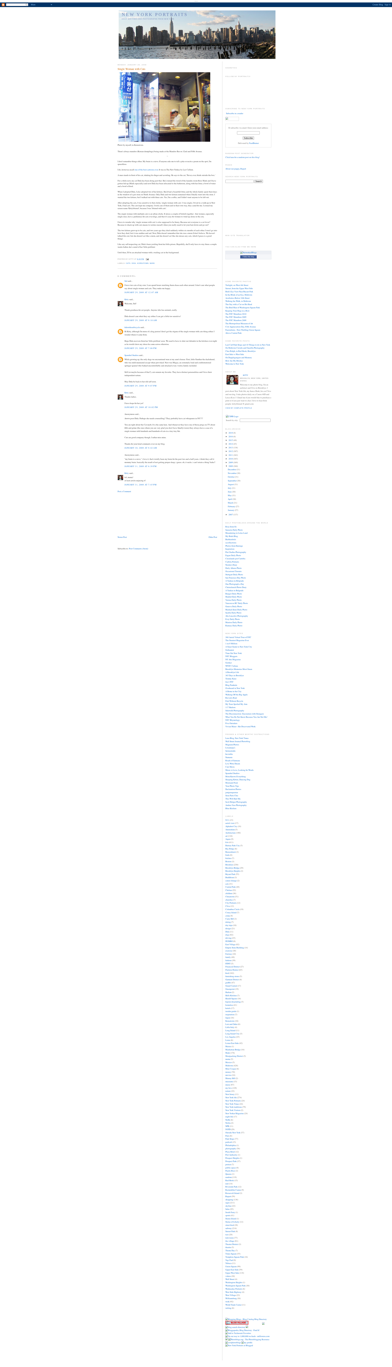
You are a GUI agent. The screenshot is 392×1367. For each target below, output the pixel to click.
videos (228, 1276)
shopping (229, 1199)
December (232, 469)
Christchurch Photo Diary (236, 587)
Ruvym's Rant (231, 697)
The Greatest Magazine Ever (237, 640)
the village (229, 1241)
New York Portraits (155, 14)
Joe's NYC (229, 681)
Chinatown (230, 896)
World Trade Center (233, 1304)
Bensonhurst (230, 852)
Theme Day (230, 1250)
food (227, 973)
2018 (231, 432)
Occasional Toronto (233, 571)
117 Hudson (230, 707)
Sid (125, 281)
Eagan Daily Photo (233, 555)
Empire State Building (234, 947)
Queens (228, 1174)
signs (227, 1202)
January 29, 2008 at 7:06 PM (140, 348)
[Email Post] (147, 259)
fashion (228, 960)
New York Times (232, 1103)
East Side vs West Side (234, 354)
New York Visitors (232, 1110)
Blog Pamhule (231, 685)
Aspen (228, 839)
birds (227, 855)
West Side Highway (233, 1292)
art (226, 836)
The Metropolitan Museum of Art (239, 323)
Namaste (228, 757)
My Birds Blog (231, 536)
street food (229, 1225)
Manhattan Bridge (233, 1049)
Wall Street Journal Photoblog (237, 741)
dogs (227, 934)
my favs (228, 1088)
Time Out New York (233, 653)
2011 (231, 455)
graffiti (228, 982)
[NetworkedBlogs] (248, 252)
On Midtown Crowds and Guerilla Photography (245, 347)
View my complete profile (238, 408)
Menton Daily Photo (233, 622)
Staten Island (230, 1218)
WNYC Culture (231, 665)
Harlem (228, 992)
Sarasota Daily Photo (234, 529)
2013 (231, 447)
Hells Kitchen (231, 995)
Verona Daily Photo (233, 600)
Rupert (228, 1196)
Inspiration (229, 548)
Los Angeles (230, 1036)
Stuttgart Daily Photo (234, 574)
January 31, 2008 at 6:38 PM (140, 466)
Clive (227, 906)
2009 (231, 462)
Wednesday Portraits (233, 1288)
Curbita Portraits (232, 561)
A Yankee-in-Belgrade (234, 580)
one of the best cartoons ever (146, 169)
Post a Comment (124, 491)
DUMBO (229, 941)
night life (229, 1116)
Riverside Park (231, 1186)
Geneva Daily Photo (233, 606)
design (228, 928)
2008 (231, 466)
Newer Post (122, 537)
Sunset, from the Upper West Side (239, 288)
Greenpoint (230, 989)
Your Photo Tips (232, 786)
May (230, 495)
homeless (229, 1005)
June (230, 491)
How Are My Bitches (234, 360)
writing (228, 1308)
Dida (134, 263)
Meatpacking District (234, 1056)
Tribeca (228, 1263)
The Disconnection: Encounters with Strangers (244, 713)
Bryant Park (230, 874)
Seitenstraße (230, 750)
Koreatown (143, 263)
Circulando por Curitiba (235, 558)
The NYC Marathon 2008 (235, 320)
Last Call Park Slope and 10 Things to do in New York (247, 344)
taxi (227, 1234)
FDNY (228, 963)
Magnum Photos (232, 744)
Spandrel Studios (131, 355)
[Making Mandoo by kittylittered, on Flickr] (164, 141)
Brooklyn (229, 864)
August (231, 484)
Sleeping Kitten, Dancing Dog (237, 779)
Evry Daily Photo (232, 619)
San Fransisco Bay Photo (235, 577)
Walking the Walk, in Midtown (238, 301)
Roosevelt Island (232, 1193)
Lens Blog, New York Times (237, 738)
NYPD (228, 1129)
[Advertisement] (141, 514)
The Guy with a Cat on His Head (238, 304)
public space (230, 1167)
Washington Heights (233, 1282)
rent (227, 1183)
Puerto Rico (230, 1170)
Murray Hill (230, 1078)
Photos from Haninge (234, 545)
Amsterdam (230, 829)
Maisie (228, 1046)
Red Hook (229, 1180)
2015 (231, 440)
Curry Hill (229, 918)
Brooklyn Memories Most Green (238, 669)
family (228, 957)
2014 (231, 443)
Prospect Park (231, 1161)
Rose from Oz (231, 526)
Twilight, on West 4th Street (236, 285)
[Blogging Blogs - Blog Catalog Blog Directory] (246, 1319)
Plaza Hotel (230, 1151)
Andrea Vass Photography (236, 805)
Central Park (230, 886)
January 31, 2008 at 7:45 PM (140, 484)
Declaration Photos (233, 789)
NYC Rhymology (232, 720)
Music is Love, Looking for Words (239, 770)
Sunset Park (230, 1231)
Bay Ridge (229, 848)
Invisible (229, 754)
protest (228, 1164)
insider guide (230, 1011)
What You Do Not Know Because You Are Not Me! (246, 717)
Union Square (231, 1266)
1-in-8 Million (231, 643)
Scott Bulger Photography (236, 802)
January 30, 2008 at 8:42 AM (140, 447)
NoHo (227, 1119)
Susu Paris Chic (231, 795)
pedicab (228, 1142)
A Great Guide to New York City (238, 646)
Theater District (231, 1244)
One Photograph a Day (234, 584)
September (232, 480)
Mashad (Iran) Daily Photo (236, 609)
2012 (231, 451)
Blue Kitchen (230, 808)
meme (227, 1059)
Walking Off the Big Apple (236, 694)
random (228, 1177)
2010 (231, 458)
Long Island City (232, 1033)
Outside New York (232, 1132)
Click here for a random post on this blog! (242, 157)
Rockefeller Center (233, 1189)
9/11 (227, 820)
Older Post (213, 537)
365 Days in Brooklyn (234, 675)
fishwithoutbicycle (132, 327)
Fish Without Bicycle (234, 701)
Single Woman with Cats (131, 69)
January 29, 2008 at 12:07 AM (141, 292)
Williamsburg (231, 1298)
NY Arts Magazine (233, 659)
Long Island (230, 1030)
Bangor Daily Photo (233, 593)
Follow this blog (248, 257)
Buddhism (229, 877)
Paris (227, 1135)
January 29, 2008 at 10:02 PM (141, 407)
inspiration (229, 1014)
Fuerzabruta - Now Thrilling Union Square (242, 329)
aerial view (229, 823)
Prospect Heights (232, 1158)
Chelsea (228, 890)
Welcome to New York (234, 363)
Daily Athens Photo (233, 568)
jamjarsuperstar (231, 792)
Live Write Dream (232, 763)
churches (229, 899)
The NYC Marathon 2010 (235, 314)
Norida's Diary (231, 564)
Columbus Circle (232, 909)
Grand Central (231, 985)
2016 (231, 436)
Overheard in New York (235, 688)
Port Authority (231, 1154)
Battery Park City (232, 845)
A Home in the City (233, 691)
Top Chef (229, 1260)
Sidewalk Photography (234, 710)
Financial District (232, 966)
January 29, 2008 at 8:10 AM (140, 320)
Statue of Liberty (232, 1221)
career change (231, 880)
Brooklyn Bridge (232, 867)
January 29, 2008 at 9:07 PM (140, 385)
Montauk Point (231, 782)
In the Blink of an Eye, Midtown (238, 294)
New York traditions (233, 1107)
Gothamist (229, 650)
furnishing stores (232, 976)
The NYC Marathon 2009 (235, 317)
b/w (226, 842)
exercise (228, 950)
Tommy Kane (230, 678)
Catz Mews (230, 766)
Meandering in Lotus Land (236, 533)
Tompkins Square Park (234, 1257)
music (227, 1084)
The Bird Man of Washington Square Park (242, 307)
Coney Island (230, 912)
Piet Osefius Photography (235, 552)
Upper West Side (232, 1272)
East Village (230, 944)
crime (227, 915)
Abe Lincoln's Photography (236, 615)
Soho (227, 1209)
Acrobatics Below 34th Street (237, 298)
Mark (152, 263)
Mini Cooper (230, 1068)
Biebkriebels (230, 539)
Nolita (228, 1122)
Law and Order (231, 1024)
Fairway (228, 953)
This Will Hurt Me (233, 798)
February (232, 506)
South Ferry (230, 1212)
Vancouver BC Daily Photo (236, 603)
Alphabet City (231, 826)
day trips (229, 925)
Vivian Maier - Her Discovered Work (240, 726)
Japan (227, 1017)
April (230, 499)
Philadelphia (230, 1145)
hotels (227, 1008)
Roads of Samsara (232, 760)
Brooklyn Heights (232, 871)
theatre (228, 1247)
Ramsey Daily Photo (233, 625)
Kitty (126, 299)
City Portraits (230, 902)
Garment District (232, 979)
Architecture (230, 832)
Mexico (228, 1062)
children (228, 893)
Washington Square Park (235, 1285)
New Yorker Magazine (234, 1113)
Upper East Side (232, 1269)
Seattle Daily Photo (233, 612)
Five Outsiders (231, 723)
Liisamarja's (230, 747)
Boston (228, 861)
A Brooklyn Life (232, 672)
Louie (227, 1040)
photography (230, 1148)
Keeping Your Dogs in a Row (237, 310)
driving (228, 938)
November (232, 473)
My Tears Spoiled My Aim (236, 704)
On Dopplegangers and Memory (238, 357)
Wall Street (229, 1279)
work (227, 1301)
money (228, 1072)
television (229, 1237)
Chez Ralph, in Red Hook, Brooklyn (240, 351)
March (231, 502)
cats (128, 263)
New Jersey (230, 1094)
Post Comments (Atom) (138, 548)
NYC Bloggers (231, 656)
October (231, 476)
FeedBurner (254, 143)
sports (227, 1215)
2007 (231, 514)
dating (228, 922)
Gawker (228, 662)
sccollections (230, 542)
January (231, 510)
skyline (228, 1205)
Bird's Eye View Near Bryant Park (239, 291)
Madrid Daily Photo (233, 596)
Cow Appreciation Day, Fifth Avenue (240, 326)
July (230, 488)
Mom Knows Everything (235, 776)
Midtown (229, 1065)
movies (228, 1075)
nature (228, 1091)
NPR (227, 1126)
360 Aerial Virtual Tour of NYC (238, 637)
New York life (231, 1097)
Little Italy (229, 1027)
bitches (228, 858)
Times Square (231, 1253)
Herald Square (231, 998)
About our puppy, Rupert (235, 168)
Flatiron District (232, 969)
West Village (230, 1295)
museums (229, 1081)
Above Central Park (233, 333)
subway (228, 1228)
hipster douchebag (233, 1001)
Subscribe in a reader (234, 113)
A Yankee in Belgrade (234, 590)
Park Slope (229, 1138)
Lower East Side (232, 1043)
